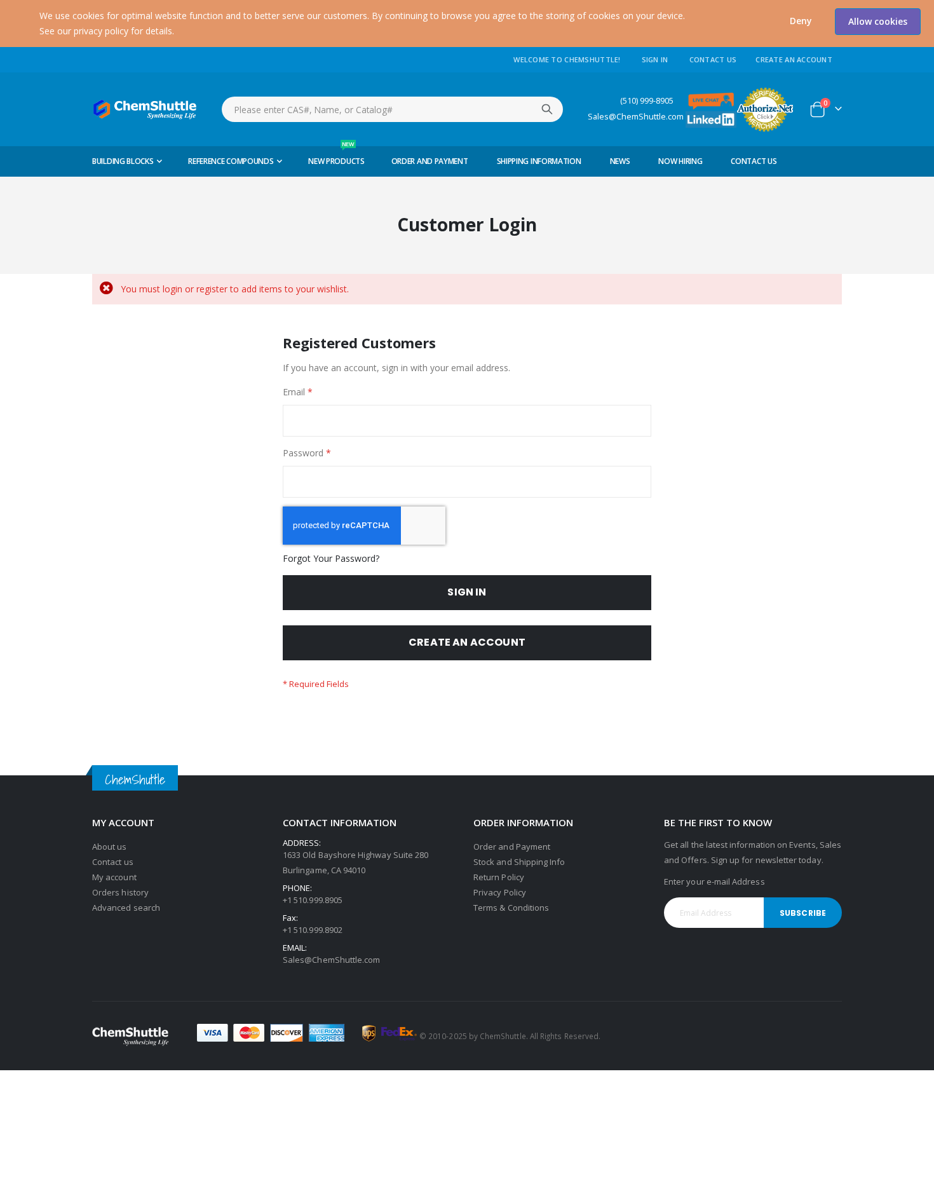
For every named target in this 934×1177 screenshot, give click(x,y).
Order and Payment (511, 846)
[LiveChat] (711, 100)
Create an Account (793, 59)
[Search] (547, 109)
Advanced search (126, 907)
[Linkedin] (711, 118)
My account (114, 877)
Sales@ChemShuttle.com (636, 116)
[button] (801, 21)
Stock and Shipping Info (519, 861)
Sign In (655, 59)
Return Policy (498, 877)
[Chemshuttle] (145, 109)
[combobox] (392, 109)
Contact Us (713, 59)
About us (109, 846)
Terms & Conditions (511, 907)
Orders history (120, 892)
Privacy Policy (499, 892)
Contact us (112, 861)
